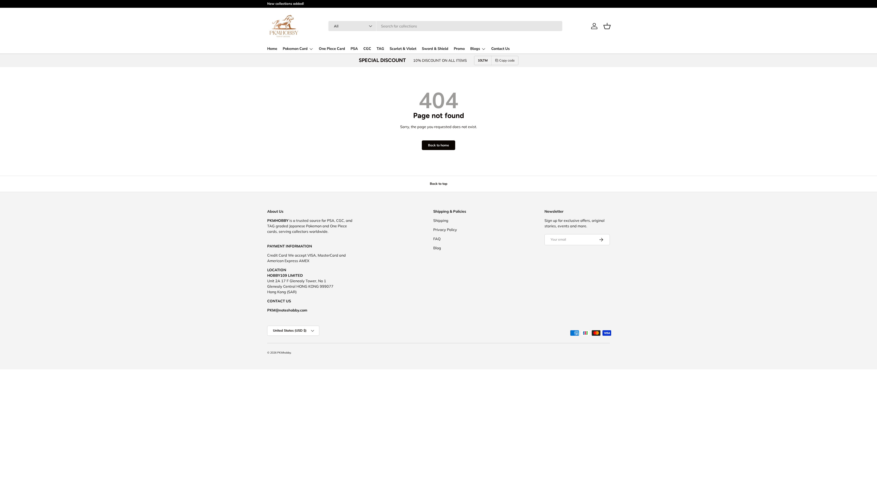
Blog (437, 248)
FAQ (437, 238)
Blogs (475, 48)
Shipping (440, 220)
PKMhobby (284, 352)
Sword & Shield (435, 48)
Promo (459, 48)
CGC (367, 48)
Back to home (438, 145)
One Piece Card (332, 48)
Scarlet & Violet (403, 48)
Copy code (507, 60)
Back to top (438, 184)
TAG (380, 48)
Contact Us (500, 48)
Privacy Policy (445, 229)
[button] (607, 26)
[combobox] (445, 26)
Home (272, 48)
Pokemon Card (295, 48)
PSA (354, 48)
